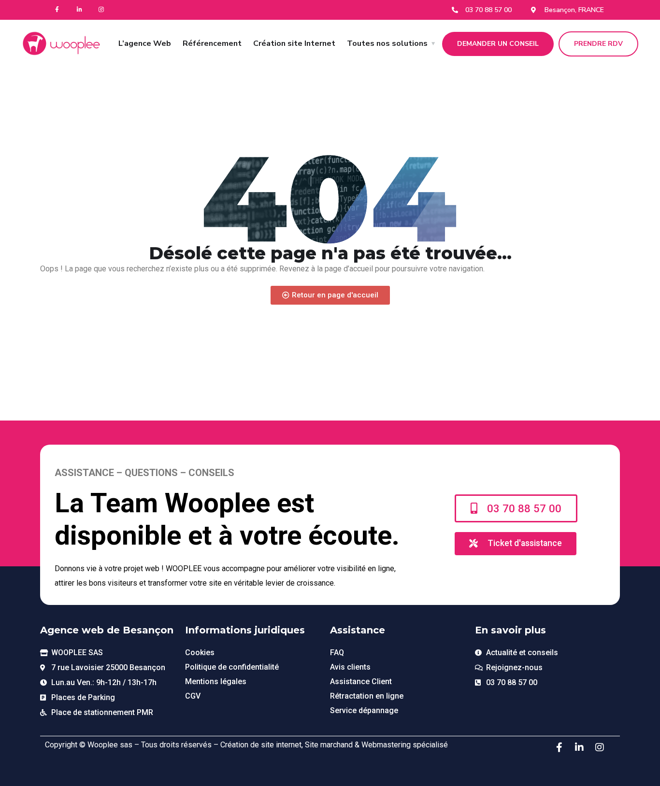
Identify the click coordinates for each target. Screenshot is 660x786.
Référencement (212, 43)
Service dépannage (364, 710)
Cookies (200, 652)
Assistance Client (361, 681)
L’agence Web (144, 43)
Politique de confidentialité (232, 667)
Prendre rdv (598, 43)
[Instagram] (102, 10)
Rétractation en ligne (366, 696)
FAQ (337, 652)
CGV (193, 696)
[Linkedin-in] (79, 10)
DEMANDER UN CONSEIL (498, 43)
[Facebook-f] (57, 10)
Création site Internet (294, 43)
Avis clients (350, 667)
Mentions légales (215, 681)
